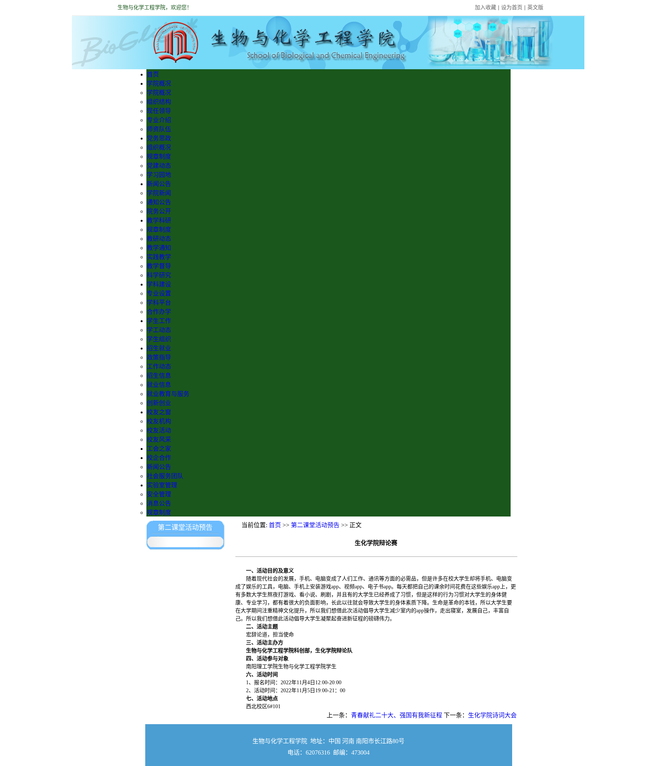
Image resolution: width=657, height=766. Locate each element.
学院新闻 (159, 193)
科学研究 (159, 275)
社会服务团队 (165, 476)
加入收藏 (485, 7)
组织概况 (159, 147)
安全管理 (159, 494)
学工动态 (159, 330)
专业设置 (159, 293)
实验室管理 (162, 485)
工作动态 (159, 366)
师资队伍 (159, 129)
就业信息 (159, 384)
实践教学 (159, 257)
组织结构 (159, 102)
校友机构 (159, 421)
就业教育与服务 (168, 394)
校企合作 (159, 458)
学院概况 (159, 83)
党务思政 (159, 138)
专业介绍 (159, 120)
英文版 (535, 7)
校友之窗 (159, 412)
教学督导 (159, 266)
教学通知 (159, 248)
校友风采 (159, 439)
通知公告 (159, 202)
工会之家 (159, 448)
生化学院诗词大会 (492, 715)
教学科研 (159, 220)
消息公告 (159, 503)
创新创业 (159, 403)
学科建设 (159, 284)
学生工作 (159, 321)
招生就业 (159, 348)
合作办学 (159, 311)
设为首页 (511, 7)
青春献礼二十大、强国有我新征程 (396, 715)
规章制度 (159, 156)
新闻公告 (159, 184)
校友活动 (159, 430)
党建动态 (159, 165)
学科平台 (159, 302)
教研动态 (159, 238)
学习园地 (159, 175)
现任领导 (159, 111)
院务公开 (159, 211)
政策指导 (159, 357)
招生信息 (159, 375)
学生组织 (159, 339)
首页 (153, 74)
